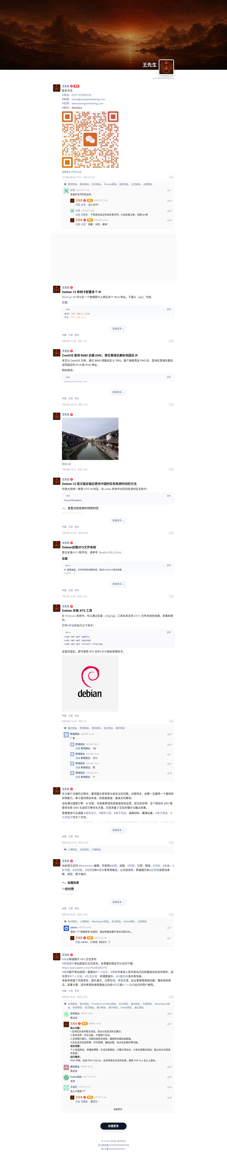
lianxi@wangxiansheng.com (88, 99)
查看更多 (117, 328)
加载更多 (113, 1126)
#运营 (152, 870)
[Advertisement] (113, 257)
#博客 (114, 972)
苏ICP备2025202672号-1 (113, 1149)
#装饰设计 (90, 813)
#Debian (67, 297)
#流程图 (90, 870)
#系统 (103, 651)
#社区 (116, 984)
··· (171, 177)
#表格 (166, 865)
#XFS (76, 552)
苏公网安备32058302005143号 (113, 1145)
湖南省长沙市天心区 (72, 171)
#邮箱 (65, 99)
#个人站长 (102, 972)
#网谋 (65, 972)
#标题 (113, 865)
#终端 (70, 625)
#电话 (65, 95)
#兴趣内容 (122, 976)
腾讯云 (77, 822)
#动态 (65, 959)
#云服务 (142, 822)
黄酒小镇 (66, 464)
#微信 (65, 107)
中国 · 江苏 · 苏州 (70, 335)
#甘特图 (77, 870)
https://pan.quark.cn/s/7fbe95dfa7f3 (84, 967)
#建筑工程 (105, 813)
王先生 (150, 65)
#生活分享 (91, 976)
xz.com (101, 822)
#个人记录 (76, 976)
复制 (169, 309)
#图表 (100, 870)
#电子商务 (161, 813)
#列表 (130, 865)
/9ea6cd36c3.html (109, 552)
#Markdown (86, 865)
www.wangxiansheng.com (87, 103)
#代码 (156, 865)
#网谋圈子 (68, 963)
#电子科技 (120, 813)
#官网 (65, 103)
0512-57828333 (81, 95)
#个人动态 (128, 984)
